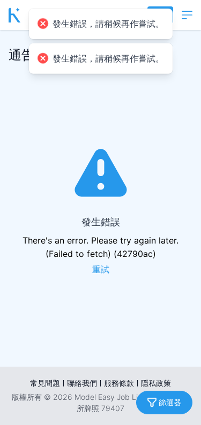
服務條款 (119, 383)
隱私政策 (156, 383)
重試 (100, 269)
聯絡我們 (82, 383)
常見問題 (45, 383)
